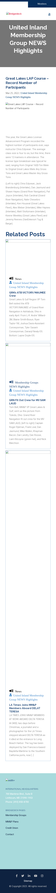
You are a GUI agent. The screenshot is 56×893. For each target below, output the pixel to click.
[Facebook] (17, 876)
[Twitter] (22, 876)
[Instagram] (42, 876)
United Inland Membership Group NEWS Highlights (26, 285)
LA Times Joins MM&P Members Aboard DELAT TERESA (24, 708)
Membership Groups (16, 815)
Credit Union (12, 828)
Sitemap (28, 881)
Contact (10, 834)
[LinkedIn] (29, 876)
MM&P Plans (12, 821)
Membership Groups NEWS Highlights (23, 384)
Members (42, 4)
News (18, 278)
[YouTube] (35, 876)
